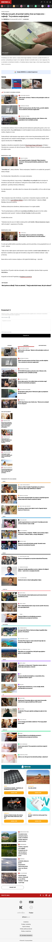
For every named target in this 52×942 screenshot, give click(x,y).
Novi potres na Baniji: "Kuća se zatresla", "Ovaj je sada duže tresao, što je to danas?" (27, 285)
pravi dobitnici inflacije (17, 200)
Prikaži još (12, 887)
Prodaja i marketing (26, 924)
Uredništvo (26, 921)
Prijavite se (26, 335)
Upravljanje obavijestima (26, 935)
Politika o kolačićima (26, 931)
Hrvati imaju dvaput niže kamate (34, 145)
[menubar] (47, 2)
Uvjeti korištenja (26, 926)
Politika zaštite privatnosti (26, 928)
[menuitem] (47, 2)
